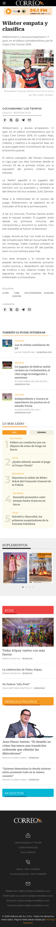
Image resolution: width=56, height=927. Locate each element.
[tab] (23, 587)
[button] (28, 69)
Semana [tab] (41, 432)
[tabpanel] (15, 567)
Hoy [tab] (14, 432)
